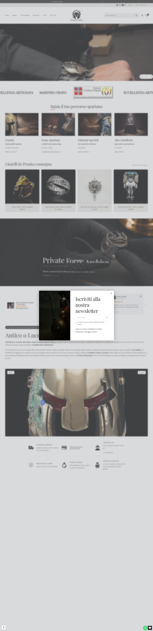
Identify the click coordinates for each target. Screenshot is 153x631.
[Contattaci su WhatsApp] (145, 628)
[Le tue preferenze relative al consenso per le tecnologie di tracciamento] (4, 627)
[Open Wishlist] (150, 628)
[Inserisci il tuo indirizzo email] (106, 317)
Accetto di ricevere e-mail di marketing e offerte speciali (91, 323)
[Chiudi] (111, 293)
